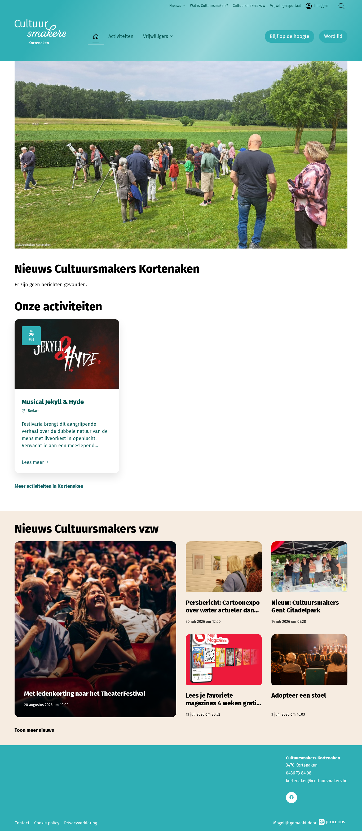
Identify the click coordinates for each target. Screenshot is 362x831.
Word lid (333, 36)
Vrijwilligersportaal (285, 5)
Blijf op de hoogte (289, 36)
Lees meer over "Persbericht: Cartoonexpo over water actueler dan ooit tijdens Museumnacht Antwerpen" (224, 582)
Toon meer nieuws (34, 730)
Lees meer (33, 462)
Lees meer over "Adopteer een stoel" (309, 675)
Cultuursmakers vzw (249, 5)
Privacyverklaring (80, 822)
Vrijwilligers (155, 36)
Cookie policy (46, 822)
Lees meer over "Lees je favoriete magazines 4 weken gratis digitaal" (224, 675)
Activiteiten (121, 36)
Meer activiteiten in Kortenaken (49, 486)
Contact (22, 822)
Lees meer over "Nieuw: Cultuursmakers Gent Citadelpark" (309, 582)
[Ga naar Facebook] (291, 797)
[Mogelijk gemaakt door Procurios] (332, 823)
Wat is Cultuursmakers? (209, 5)
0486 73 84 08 (298, 773)
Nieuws (175, 5)
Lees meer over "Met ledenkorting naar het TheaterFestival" (95, 629)
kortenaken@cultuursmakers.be (316, 780)
